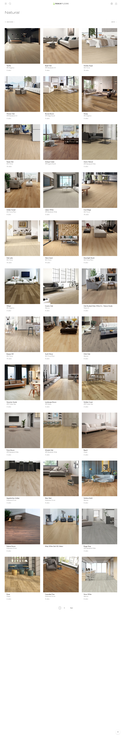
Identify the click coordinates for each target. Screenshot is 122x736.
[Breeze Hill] (22, 334)
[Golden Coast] (99, 382)
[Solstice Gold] (99, 478)
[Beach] (99, 430)
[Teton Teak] (61, 478)
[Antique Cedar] (61, 142)
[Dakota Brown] (22, 526)
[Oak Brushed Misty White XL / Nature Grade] (99, 286)
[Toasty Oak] (22, 142)
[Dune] (22, 574)
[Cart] (116, 3)
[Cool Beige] (99, 190)
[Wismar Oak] (22, 94)
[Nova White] (99, 574)
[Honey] (99, 94)
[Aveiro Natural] (99, 142)
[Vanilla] (22, 46)
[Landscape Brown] (61, 382)
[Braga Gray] (99, 526)
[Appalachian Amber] (22, 478)
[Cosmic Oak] (61, 286)
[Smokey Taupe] (99, 46)
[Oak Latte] (22, 238)
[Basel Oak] (61, 46)
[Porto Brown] (22, 430)
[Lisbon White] (61, 190)
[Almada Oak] (61, 430)
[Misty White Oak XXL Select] (61, 526)
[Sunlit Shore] (61, 334)
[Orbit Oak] (99, 334)
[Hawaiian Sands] (22, 382)
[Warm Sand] (61, 238)
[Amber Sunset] (22, 190)
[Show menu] (6, 3)
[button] (10, 3)
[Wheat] (22, 286)
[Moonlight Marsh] (99, 238)
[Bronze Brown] (61, 94)
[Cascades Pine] (61, 574)
